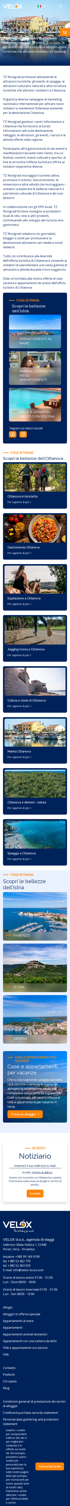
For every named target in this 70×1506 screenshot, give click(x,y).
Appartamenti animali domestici (25, 1334)
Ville (6, 1354)
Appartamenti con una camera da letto (30, 1341)
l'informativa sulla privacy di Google (28, 1181)
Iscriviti (35, 1193)
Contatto (9, 1368)
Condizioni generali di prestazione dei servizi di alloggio (34, 1403)
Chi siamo (10, 1381)
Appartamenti (12, 1327)
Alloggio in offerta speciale (21, 1314)
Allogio (8, 1307)
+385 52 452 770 (19, 1261)
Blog (6, 1388)
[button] (44, 6)
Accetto (37, 1172)
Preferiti (9, 1375)
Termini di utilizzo (42, 1172)
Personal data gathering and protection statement (31, 1421)
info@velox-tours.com (28, 1270)
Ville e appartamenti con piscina (25, 1348)
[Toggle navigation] (61, 6)
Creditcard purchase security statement (30, 1413)
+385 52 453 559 (19, 1266)
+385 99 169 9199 (27, 1257)
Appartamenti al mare (18, 1321)
